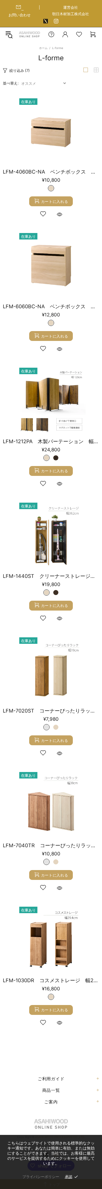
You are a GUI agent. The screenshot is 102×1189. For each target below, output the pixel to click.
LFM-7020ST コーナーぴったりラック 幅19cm (51, 711)
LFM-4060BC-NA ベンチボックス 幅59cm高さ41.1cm (51, 172)
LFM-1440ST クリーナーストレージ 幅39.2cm (51, 576)
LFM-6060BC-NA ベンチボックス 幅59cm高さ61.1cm (51, 306)
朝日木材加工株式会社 (70, 14)
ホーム (43, 48)
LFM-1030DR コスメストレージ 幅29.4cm (51, 980)
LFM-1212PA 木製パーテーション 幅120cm (51, 441)
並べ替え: (11, 83)
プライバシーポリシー (40, 1176)
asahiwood (29, 34)
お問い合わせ (19, 15)
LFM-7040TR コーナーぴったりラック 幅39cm (51, 845)
